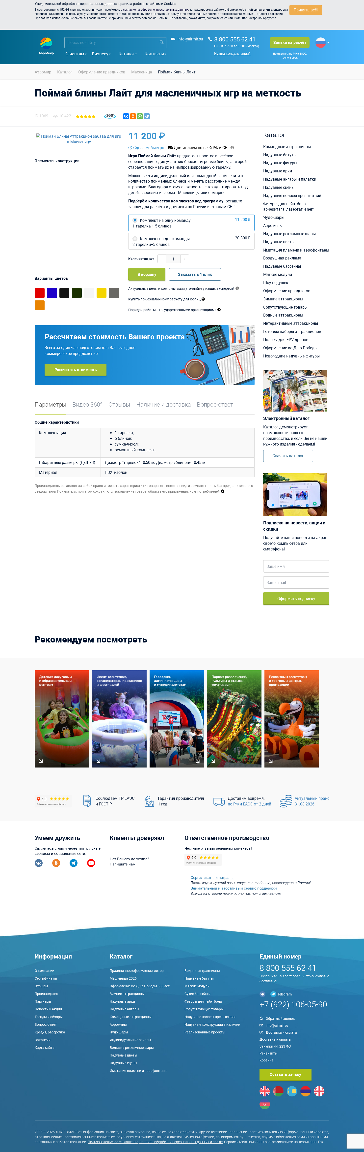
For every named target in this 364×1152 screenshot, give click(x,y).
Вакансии (43, 1039)
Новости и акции (48, 1009)
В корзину (147, 274)
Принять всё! (306, 10)
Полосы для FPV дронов (285, 339)
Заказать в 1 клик (195, 274)
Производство (46, 993)
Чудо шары (119, 1032)
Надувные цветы (278, 242)
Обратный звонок (280, 1018)
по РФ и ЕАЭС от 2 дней (249, 804)
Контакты (154, 54)
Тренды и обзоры (49, 1016)
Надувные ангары (124, 1009)
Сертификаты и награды (212, 877)
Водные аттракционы (283, 315)
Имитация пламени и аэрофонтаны (296, 250)
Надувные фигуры (280, 162)
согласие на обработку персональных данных (155, 9)
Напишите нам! (123, 864)
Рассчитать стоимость (75, 369)
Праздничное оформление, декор (137, 970)
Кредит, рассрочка (50, 1032)
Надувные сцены (278, 187)
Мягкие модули (277, 274)
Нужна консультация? (232, 53)
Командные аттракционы (287, 146)
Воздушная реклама (282, 258)
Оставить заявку (285, 1074)
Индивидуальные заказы (130, 1039)
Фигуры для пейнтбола (203, 1001)
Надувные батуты (279, 155)
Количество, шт (141, 258)
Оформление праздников (286, 290)
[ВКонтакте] (126, 116)
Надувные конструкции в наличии (212, 1024)
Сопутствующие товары (285, 307)
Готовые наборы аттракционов (292, 331)
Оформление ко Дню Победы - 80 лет (140, 986)
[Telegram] (147, 116)
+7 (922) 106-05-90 (293, 1004)
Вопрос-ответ (215, 404)
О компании (44, 970)
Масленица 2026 (123, 978)
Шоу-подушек (275, 282)
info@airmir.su (190, 39)
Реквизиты (269, 1053)
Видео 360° (87, 404)
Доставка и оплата (281, 1032)
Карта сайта (44, 1047)
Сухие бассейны (197, 993)
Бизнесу (100, 54)
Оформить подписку (296, 598)
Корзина (266, 1060)
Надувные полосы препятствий (292, 195)
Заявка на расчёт (289, 42)
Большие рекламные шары (132, 1047)
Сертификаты (46, 978)
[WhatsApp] (140, 116)
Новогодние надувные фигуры (291, 356)
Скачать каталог (288, 455)
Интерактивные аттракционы (290, 323)
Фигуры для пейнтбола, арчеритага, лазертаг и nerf (288, 206)
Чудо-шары (273, 217)
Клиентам (74, 54)
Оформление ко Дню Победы (290, 348)
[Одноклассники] (133, 116)
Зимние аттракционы (283, 299)
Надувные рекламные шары (289, 233)
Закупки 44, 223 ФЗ (275, 1046)
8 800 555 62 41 (235, 39)
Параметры (50, 404)
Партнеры (43, 1001)
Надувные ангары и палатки (289, 179)
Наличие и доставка (163, 404)
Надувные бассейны (282, 266)
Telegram (285, 994)
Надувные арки (277, 171)
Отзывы (119, 404)
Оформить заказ (231, 136)
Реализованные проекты (204, 1032)
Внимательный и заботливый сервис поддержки (234, 888)
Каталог (126, 54)
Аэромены (273, 225)
